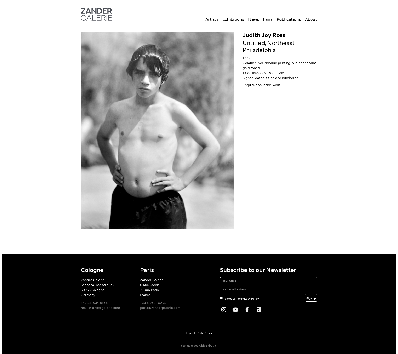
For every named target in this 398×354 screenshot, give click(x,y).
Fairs (267, 19)
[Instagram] (223, 309)
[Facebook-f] (247, 309)
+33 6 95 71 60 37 (153, 302)
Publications (289, 19)
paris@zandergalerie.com (160, 307)
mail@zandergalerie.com (100, 307)
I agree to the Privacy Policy (241, 298)
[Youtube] (235, 309)
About (311, 19)
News (253, 19)
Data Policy (204, 333)
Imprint (190, 333)
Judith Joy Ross (264, 35)
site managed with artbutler (199, 345)
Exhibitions (233, 19)
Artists (211, 19)
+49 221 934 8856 (94, 302)
